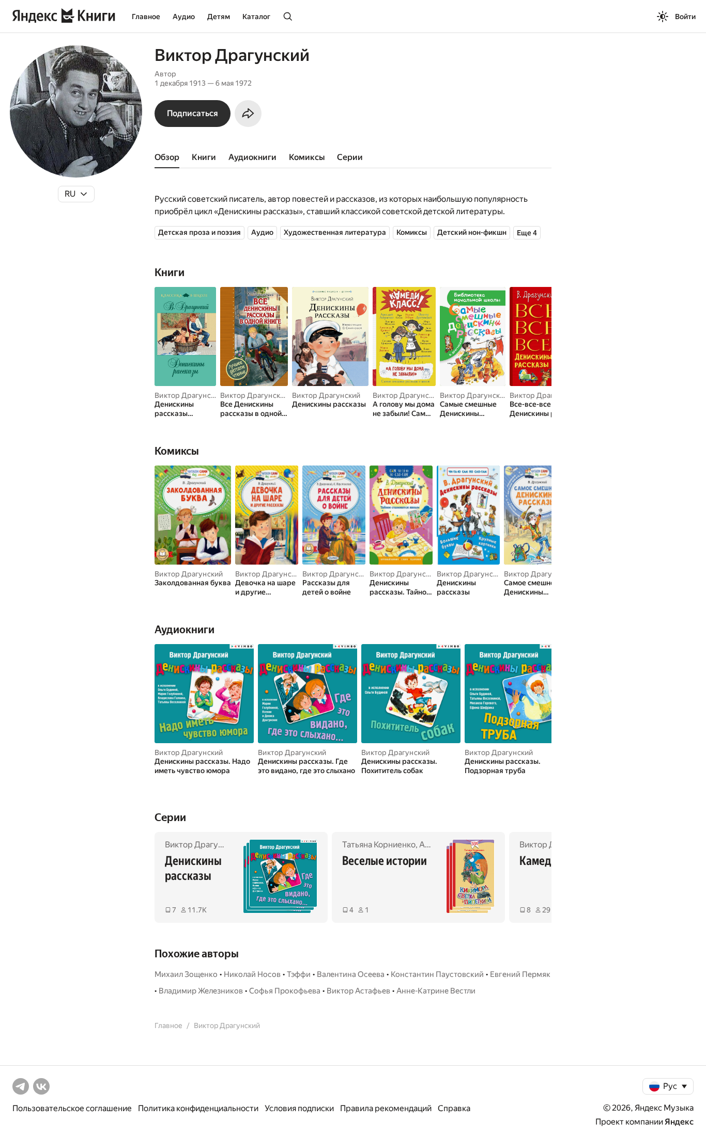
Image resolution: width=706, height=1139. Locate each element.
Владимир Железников (201, 991)
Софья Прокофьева (284, 991)
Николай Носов (252, 974)
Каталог (256, 16)
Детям (218, 16)
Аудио (184, 16)
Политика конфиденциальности (198, 1108)
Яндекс (679, 1122)
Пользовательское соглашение (72, 1108)
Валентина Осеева (351, 974)
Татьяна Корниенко (379, 844)
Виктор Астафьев (358, 991)
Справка (454, 1108)
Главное (146, 16)
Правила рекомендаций (386, 1108)
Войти (685, 16)
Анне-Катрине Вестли (435, 991)
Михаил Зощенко (186, 974)
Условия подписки (299, 1108)
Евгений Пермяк (520, 974)
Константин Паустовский (437, 974)
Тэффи (299, 974)
